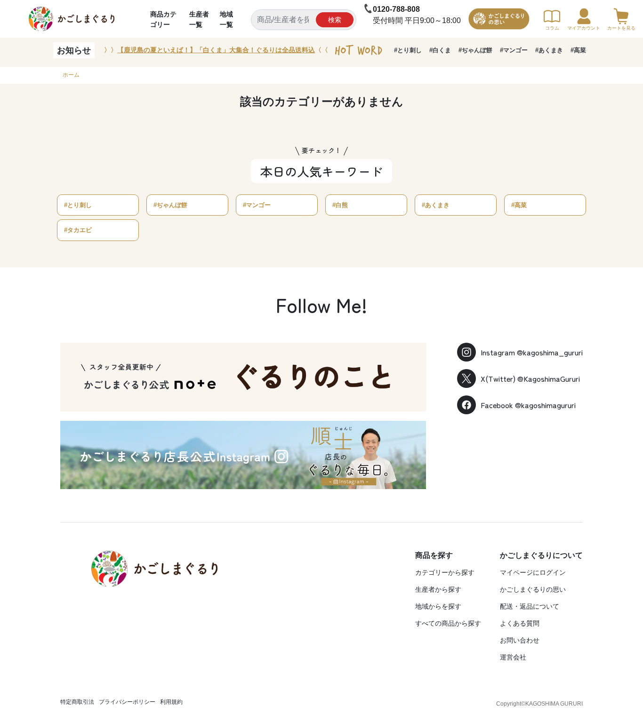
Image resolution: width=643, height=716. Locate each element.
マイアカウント (583, 28)
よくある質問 (519, 623)
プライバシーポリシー (127, 702)
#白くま (440, 50)
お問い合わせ (519, 640)
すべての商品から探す (448, 623)
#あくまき (549, 50)
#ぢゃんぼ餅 (475, 50)
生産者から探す (438, 589)
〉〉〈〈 (216, 50)
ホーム (71, 75)
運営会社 (513, 657)
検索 (334, 20)
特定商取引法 (77, 702)
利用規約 (171, 702)
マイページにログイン (533, 572)
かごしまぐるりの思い (533, 589)
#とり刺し (408, 50)
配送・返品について (529, 606)
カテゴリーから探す (444, 572)
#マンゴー (514, 50)
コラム (552, 28)
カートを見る (621, 28)
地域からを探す (438, 606)
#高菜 (578, 50)
